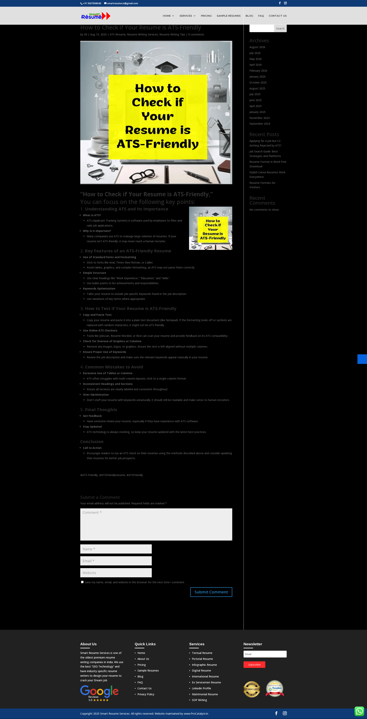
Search (280, 28)
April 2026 (255, 64)
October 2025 (258, 82)
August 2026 (257, 47)
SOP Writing (199, 700)
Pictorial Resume (202, 659)
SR (85, 34)
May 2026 (255, 59)
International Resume (205, 676)
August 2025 (257, 88)
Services (185, 15)
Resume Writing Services (142, 34)
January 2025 (257, 112)
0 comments (196, 34)
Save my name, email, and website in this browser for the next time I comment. (135, 582)
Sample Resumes (229, 15)
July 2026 (255, 53)
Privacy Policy (145, 694)
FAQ (261, 15)
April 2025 (255, 106)
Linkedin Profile (201, 688)
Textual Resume (202, 653)
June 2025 (255, 100)
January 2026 (257, 76)
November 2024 (259, 118)
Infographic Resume (204, 665)
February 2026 (258, 70)
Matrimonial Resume (205, 694)
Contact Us (278, 15)
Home (167, 15)
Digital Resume (201, 670)
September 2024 (259, 123)
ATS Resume (118, 34)
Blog (249, 15)
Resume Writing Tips (172, 34)
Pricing (206, 15)
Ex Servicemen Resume (206, 682)
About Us (143, 659)
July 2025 (255, 94)
